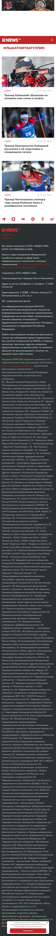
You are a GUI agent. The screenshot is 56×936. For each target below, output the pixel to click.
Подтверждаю (28, 931)
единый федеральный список (17, 365)
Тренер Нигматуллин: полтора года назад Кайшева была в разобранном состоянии (24, 202)
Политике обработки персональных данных (28, 926)
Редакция (7, 234)
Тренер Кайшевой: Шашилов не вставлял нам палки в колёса (26, 97)
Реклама (6, 238)
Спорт (7, 91)
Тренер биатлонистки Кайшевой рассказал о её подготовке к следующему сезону (26, 149)
